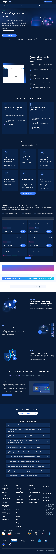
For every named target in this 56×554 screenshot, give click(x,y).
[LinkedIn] (44, 486)
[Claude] (50, 493)
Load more (28, 257)
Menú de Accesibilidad (6, 550)
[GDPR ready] (3, 544)
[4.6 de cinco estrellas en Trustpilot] (3, 10)
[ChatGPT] (44, 493)
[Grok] (53, 493)
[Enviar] (52, 218)
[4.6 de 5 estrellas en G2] (9, 10)
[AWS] (3, 533)
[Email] (46, 500)
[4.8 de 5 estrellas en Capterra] (15, 10)
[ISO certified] (46, 540)
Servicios (20, 5)
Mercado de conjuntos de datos (31, 5)
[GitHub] (48, 486)
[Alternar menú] (54, 2)
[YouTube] (46, 486)
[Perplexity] (46, 493)
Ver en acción (14, 5)
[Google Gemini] (48, 493)
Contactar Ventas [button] (48, 1)
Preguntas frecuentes (48, 5)
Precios (40, 5)
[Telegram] (48, 500)
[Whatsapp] (44, 500)
